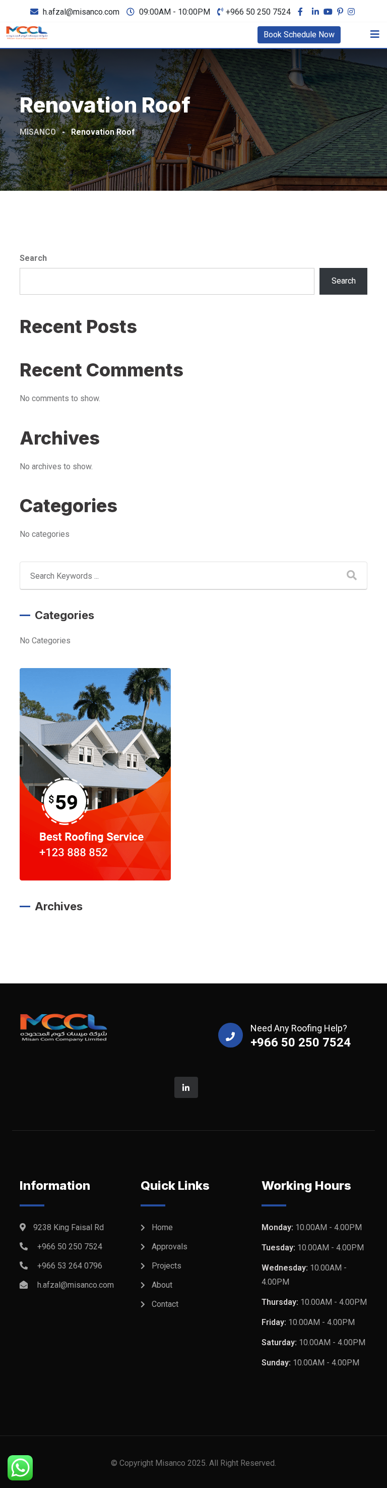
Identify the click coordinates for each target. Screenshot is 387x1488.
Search (33, 258)
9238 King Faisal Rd (68, 1227)
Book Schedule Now (299, 34)
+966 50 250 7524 (258, 12)
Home (162, 1227)
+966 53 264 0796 (69, 1266)
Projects (166, 1266)
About (162, 1285)
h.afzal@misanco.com (81, 12)
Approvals (169, 1246)
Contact (165, 1304)
